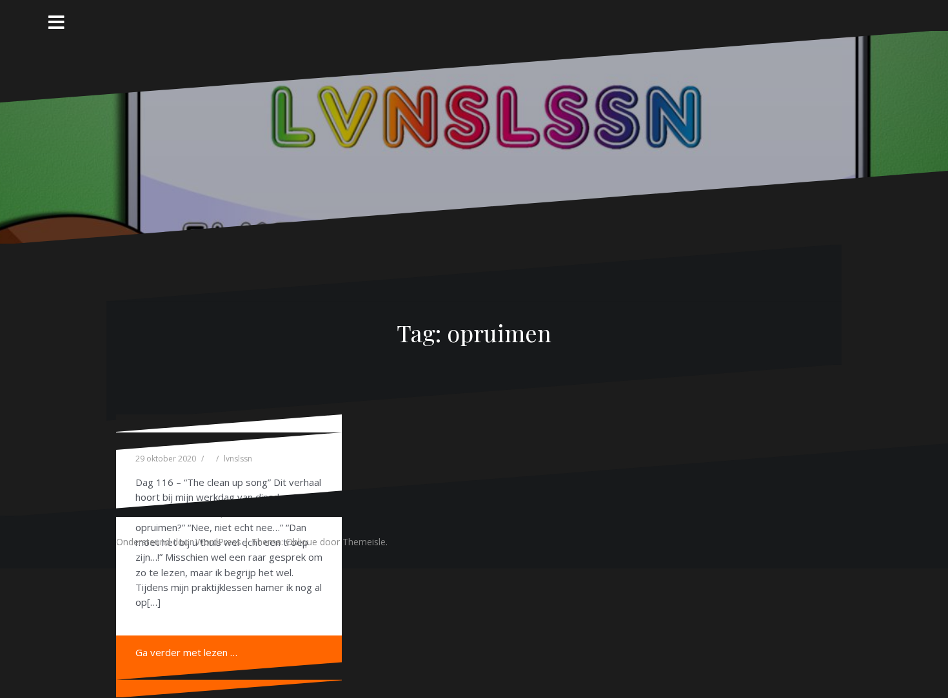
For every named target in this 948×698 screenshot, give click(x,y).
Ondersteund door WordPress (178, 542)
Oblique (301, 542)
